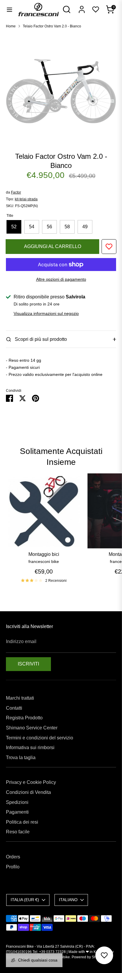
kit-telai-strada (26, 199)
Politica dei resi (22, 822)
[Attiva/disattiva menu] (9, 9)
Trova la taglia (21, 757)
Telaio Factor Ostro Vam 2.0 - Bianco (52, 26)
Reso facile (18, 831)
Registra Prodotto (24, 717)
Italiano (68, 899)
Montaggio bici (43, 554)
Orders (13, 856)
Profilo (13, 866)
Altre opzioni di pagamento (61, 279)
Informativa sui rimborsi (30, 747)
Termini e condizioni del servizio (39, 737)
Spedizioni (17, 802)
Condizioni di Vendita (28, 792)
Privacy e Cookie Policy (31, 782)
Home (11, 26)
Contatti (14, 708)
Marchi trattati (20, 698)
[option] (61, 88)
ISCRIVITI (28, 663)
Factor (16, 192)
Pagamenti (17, 812)
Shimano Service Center (31, 727)
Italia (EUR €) (25, 899)
